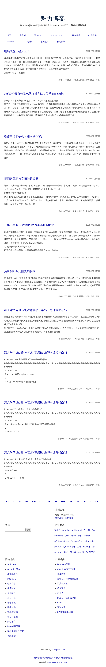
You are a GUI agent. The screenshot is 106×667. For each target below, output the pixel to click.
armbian (66, 530)
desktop (86, 546)
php (79, 535)
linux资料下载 (13, 626)
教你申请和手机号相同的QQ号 (23, 136)
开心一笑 (11, 597)
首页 (9, 35)
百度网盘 (61, 574)
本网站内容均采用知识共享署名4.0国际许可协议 (53, 658)
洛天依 (60, 593)
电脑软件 (44, 41)
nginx (73, 535)
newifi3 (81, 552)
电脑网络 (92, 35)
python (57, 546)
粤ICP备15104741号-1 (57, 662)
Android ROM (57, 35)
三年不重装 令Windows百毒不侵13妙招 (29, 225)
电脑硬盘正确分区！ (17, 51)
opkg (86, 541)
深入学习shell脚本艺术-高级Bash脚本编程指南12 (35, 452)
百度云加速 (62, 583)
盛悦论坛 (61, 588)
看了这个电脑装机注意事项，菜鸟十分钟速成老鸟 (35, 310)
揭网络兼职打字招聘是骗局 (21, 178)
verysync (58, 535)
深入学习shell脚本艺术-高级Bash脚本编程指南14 (35, 352)
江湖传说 (61, 607)
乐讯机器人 (12, 574)
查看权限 (69, 517)
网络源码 (76, 35)
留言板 (23, 35)
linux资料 (28, 41)
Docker (86, 535)
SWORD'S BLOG (65, 612)
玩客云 (57, 530)
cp (67, 541)
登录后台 (59, 517)
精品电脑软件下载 (15, 631)
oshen (60, 602)
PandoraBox (76, 541)
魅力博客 (53, 18)
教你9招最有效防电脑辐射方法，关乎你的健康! (34, 93)
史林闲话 (11, 636)
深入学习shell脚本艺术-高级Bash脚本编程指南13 (35, 402)
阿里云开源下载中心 (66, 597)
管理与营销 (12, 612)
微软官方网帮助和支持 (67, 578)
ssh (91, 541)
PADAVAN (91, 552)
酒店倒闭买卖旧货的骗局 (19, 271)
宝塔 (79, 546)
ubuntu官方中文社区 (66, 569)
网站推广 (11, 621)
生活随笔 (11, 588)
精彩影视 (61, 41)
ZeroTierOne (90, 530)
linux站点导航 (63, 564)
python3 (67, 546)
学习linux (38, 35)
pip (73, 546)
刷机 (66, 552)
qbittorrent (76, 530)
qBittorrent (59, 541)
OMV (67, 535)
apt (93, 546)
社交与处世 (12, 616)
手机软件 (11, 41)
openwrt (58, 552)
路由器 (73, 552)
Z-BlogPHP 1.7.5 (58, 649)
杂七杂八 (11, 593)
